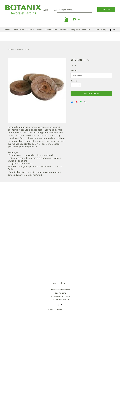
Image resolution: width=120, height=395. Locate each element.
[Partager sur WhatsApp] (81, 102)
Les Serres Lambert (53, 9)
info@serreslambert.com (80, 30)
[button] (66, 19)
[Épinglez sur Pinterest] (76, 102)
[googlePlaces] (114, 30)
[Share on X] (85, 102)
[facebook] (110, 30)
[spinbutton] (76, 85)
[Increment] (79, 85)
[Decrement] (72, 85)
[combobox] (91, 75)
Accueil (11, 49)
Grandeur (75, 70)
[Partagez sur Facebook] (72, 102)
